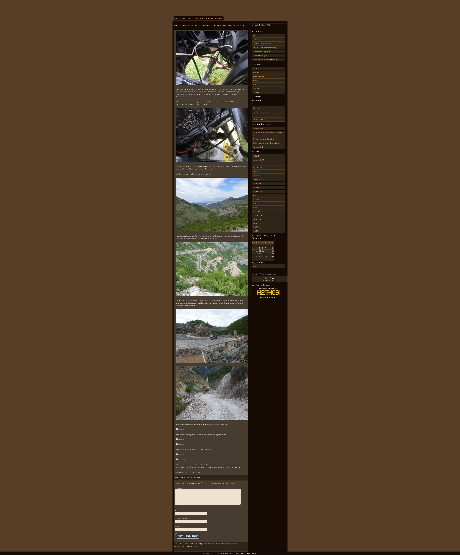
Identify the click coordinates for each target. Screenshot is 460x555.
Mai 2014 (256, 207)
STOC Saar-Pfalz (259, 120)
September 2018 (258, 164)
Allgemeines (257, 36)
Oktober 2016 (257, 183)
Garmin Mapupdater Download (263, 139)
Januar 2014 (257, 219)
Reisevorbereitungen (260, 55)
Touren (195, 18)
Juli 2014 (256, 199)
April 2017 (256, 172)
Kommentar (179, 488)
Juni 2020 (256, 156)
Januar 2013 (257, 223)
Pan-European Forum (260, 112)
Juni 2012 (256, 227)
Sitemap (256, 72)
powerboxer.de (258, 116)
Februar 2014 (257, 215)
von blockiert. (269, 279)
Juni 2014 (256, 203)
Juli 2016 (256, 187)
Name (177, 511)
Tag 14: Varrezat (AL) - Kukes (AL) (188, 472)
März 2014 (256, 211)
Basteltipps (256, 40)
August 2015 (257, 191)
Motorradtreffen (186, 18)
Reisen (202, 18)
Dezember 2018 (258, 160)
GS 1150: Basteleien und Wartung (264, 47)
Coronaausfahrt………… (261, 128)
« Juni (255, 266)
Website (177, 526)
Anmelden (206, 553)
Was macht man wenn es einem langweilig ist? (267, 133)
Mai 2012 (256, 231)
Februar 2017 (257, 176)
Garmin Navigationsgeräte (262, 44)
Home (177, 18)
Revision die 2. (258, 147)
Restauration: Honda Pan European (265, 59)
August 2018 (257, 168)
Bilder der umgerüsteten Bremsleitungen (266, 143)
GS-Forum (256, 108)
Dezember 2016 (258, 179)
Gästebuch (209, 18)
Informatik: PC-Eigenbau (261, 51)
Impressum (219, 18)
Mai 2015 (256, 195)
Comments (222, 553)
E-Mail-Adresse (181, 519)
